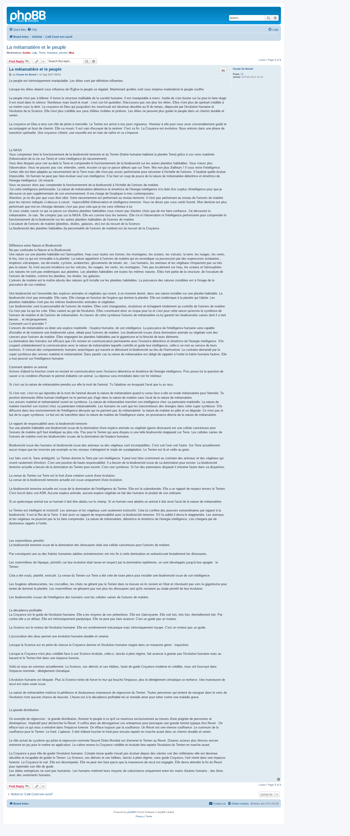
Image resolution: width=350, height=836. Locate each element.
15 (241, 74)
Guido (26, 52)
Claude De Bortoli (243, 68)
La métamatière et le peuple (36, 47)
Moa (71, 52)
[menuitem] (32, 29)
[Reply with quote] (223, 70)
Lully (34, 52)
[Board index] (28, 15)
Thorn (42, 52)
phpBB (131, 812)
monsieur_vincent (57, 52)
